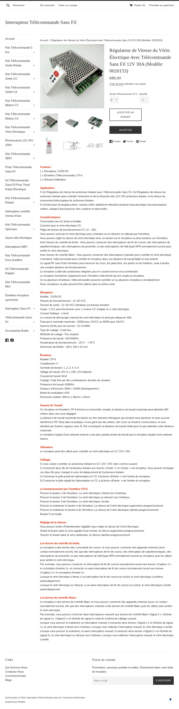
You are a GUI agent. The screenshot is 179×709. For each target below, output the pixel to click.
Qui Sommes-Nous (16, 667)
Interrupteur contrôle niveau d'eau (17, 213)
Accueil (10, 38)
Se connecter (47, 5)
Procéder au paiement (161, 5)
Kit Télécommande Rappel (17, 271)
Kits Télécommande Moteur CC (20, 103)
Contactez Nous (14, 671)
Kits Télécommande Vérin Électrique (20, 129)
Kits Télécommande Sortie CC (20, 76)
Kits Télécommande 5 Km (20, 50)
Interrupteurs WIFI (16, 246)
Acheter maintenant (125, 131)
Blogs (8, 680)
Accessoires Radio (20, 330)
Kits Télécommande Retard (20, 200)
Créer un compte (68, 5)
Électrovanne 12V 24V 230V (20, 143)
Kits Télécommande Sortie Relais (20, 63)
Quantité (143, 94)
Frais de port (116, 83)
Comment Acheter (15, 675)
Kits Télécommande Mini (17, 284)
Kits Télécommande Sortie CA (20, 90)
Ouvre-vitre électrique (18, 237)
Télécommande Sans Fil (20, 319)
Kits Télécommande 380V (20, 156)
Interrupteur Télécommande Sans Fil (41, 22)
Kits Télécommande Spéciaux (20, 227)
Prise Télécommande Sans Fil (18, 169)
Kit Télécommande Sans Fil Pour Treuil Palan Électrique (17, 185)
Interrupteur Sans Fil (20, 308)
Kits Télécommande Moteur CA (20, 116)
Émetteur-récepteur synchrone (17, 297)
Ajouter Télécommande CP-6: (123, 94)
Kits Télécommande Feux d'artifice (17, 257)
